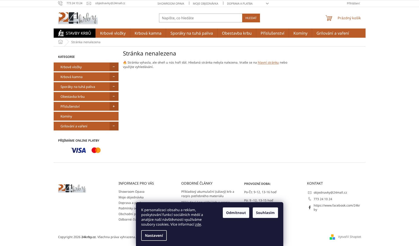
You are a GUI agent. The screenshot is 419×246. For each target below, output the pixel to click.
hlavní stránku (268, 62)
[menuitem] (74, 33)
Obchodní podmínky (133, 214)
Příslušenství (70, 106)
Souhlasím (265, 212)
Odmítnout (236, 212)
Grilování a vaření (73, 126)
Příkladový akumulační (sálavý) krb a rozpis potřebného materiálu (207, 193)
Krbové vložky (71, 67)
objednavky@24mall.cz (330, 192)
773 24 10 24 (323, 199)
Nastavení (154, 235)
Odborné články (130, 219)
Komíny (66, 116)
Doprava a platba (239, 3)
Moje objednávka (205, 3)
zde (198, 224)
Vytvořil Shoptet (349, 237)
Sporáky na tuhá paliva (77, 86)
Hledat (251, 18)
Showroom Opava (170, 3)
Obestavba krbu (72, 96)
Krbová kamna (71, 77)
